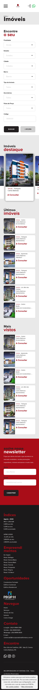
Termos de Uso (8, 613)
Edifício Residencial (10, 587)
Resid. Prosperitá (9, 567)
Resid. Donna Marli (10, 562)
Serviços (6, 610)
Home (6, 608)
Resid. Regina (8, 570)
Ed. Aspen (7, 555)
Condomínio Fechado (11, 582)
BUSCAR (11, 129)
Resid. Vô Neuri (9, 572)
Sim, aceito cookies (12, 687)
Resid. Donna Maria (10, 560)
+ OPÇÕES (27, 129)
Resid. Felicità (8, 565)
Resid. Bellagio (9, 557)
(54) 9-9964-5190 (16, 628)
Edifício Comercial (10, 585)
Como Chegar (8, 618)
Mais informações (27, 687)
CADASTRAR (11, 493)
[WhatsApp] (33, 6)
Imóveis (6, 615)
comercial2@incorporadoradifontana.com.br (18, 638)
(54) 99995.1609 (15, 630)
